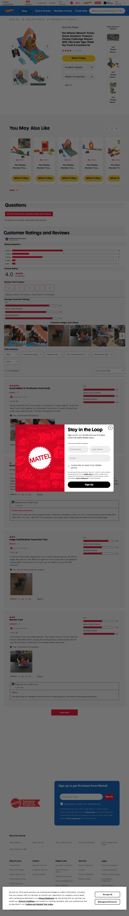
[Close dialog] (110, 427)
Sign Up (89, 485)
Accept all (107, 894)
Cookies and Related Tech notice (39, 904)
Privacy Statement (46, 898)
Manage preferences (107, 902)
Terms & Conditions (27, 901)
